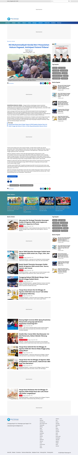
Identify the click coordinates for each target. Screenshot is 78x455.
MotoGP (57, 430)
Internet (57, 446)
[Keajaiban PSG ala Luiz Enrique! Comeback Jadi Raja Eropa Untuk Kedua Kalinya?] (47, 201)
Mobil (57, 433)
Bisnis (19, 22)
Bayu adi (31, 50)
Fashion (41, 436)
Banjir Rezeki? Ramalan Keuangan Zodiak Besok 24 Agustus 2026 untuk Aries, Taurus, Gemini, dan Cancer (63, 103)
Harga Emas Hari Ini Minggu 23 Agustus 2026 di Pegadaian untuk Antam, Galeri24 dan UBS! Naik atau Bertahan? (34, 361)
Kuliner (29, 22)
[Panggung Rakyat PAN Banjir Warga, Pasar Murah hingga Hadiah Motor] (54, 111)
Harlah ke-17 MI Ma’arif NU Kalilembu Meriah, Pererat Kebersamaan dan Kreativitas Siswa (30, 208)
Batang (41, 426)
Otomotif (40, 22)
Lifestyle (13, 22)
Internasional (42, 422)
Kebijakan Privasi (35, 452)
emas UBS (64, 73)
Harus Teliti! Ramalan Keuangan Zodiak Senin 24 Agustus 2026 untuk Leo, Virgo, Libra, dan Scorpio (64, 95)
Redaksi (13, 452)
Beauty (41, 434)
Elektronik (42, 439)
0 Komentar (11, 83)
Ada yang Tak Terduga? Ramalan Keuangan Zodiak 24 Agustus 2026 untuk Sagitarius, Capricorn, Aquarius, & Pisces (64, 87)
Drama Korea (42, 444)
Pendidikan (53, 22)
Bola (56, 426)
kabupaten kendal (14, 185)
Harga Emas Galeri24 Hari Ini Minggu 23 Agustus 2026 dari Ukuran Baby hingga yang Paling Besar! (34, 348)
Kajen (41, 428)
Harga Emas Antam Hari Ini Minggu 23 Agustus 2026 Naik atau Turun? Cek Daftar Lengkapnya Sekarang (63, 118)
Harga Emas (64, 78)
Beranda (9, 41)
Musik (41, 447)
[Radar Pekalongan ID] (13, 19)
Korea (41, 442)
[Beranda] (6, 23)
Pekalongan (42, 425)
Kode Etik (9, 452)
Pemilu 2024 (47, 22)
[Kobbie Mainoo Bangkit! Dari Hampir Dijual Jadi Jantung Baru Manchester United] (63, 201)
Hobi (57, 420)
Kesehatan (42, 433)
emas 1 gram (62, 68)
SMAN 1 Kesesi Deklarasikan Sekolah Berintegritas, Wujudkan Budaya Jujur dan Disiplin (14, 208)
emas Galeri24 (64, 70)
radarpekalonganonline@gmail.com (15, 425)
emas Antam (56, 70)
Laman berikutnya (12, 176)
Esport (57, 428)
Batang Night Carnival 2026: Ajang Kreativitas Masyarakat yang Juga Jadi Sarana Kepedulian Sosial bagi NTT (34, 322)
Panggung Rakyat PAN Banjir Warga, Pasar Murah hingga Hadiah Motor (63, 110)
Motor (57, 434)
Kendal (13, 41)
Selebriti (57, 418)
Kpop (41, 446)
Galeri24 (66, 75)
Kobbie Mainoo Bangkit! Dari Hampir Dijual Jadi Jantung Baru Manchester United (63, 208)
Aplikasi (57, 441)
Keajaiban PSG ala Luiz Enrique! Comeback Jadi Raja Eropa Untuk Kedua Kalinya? (46, 208)
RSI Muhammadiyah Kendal (26, 185)
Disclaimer (18, 452)
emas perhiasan (56, 73)
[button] (8, 23)
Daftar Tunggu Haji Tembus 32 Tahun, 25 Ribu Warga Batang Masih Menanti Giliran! (28, 126)
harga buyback (56, 78)
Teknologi (59, 22)
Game (57, 444)
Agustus (55, 68)
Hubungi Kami (43, 452)
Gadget (57, 442)
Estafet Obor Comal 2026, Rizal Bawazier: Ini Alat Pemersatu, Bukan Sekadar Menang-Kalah (34, 336)
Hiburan (24, 22)
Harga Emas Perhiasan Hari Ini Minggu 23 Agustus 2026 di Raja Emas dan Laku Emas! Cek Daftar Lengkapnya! (33, 391)
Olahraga (34, 22)
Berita (8, 22)
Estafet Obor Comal (57, 75)
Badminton (58, 425)
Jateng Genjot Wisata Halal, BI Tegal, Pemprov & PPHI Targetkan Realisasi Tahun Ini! (28, 124)
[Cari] (69, 1)
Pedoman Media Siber (26, 452)
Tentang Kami (50, 452)
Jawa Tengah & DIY (23, 339)
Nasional (41, 420)
